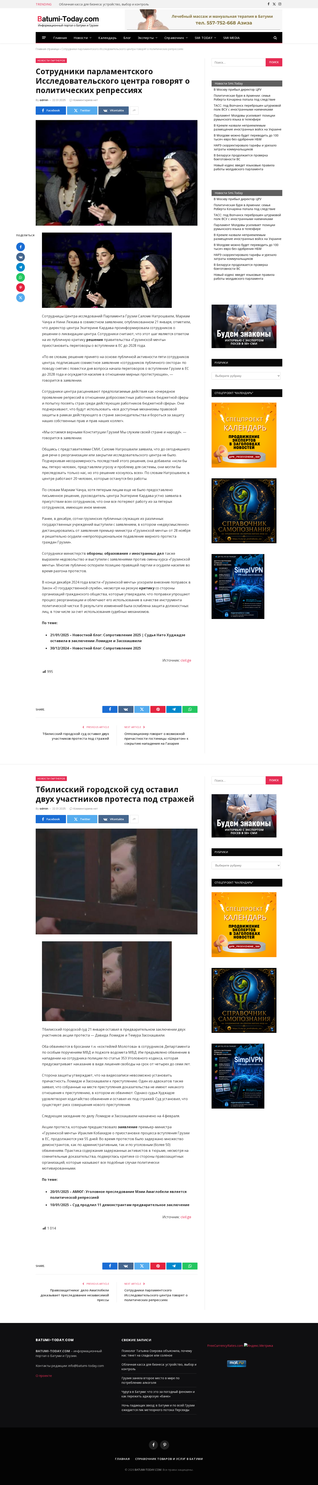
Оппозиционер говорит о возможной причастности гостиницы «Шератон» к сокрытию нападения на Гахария (156, 738)
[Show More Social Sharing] (134, 110)
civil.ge (186, 660)
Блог (127, 37)
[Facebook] (20, 247)
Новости (81, 37)
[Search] (275, 37)
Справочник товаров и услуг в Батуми (169, 1459)
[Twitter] (20, 298)
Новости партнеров (51, 60)
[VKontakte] (20, 257)
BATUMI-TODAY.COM (148, 1470)
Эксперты (146, 37)
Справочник (174, 37)
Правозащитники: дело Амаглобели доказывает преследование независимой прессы (74, 1295)
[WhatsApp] (20, 277)
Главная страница (47, 49)
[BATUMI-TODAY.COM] (68, 20)
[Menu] (44, 37)
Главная (60, 37)
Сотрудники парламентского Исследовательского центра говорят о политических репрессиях (156, 1295)
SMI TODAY (204, 37)
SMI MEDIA (231, 37)
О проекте (44, 1375)
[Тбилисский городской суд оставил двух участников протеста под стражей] (117, 881)
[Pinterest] (20, 287)
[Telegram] (20, 267)
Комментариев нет (85, 100)
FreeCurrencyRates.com (225, 1345)
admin (44, 100)
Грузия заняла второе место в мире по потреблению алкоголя (106, 4)
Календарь (107, 37)
